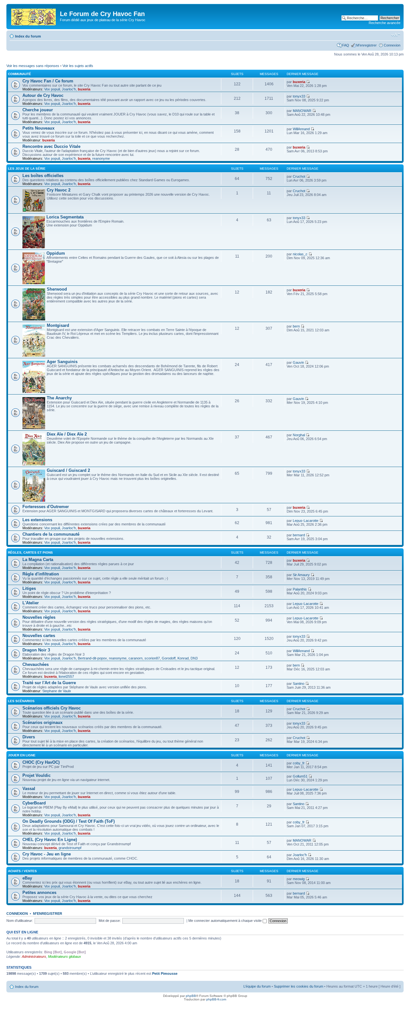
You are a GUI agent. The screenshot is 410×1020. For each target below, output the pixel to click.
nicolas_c (300, 254)
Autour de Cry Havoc (42, 95)
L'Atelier (30, 602)
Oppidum (55, 253)
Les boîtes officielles (42, 175)
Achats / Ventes (22, 871)
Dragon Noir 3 (36, 650)
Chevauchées (35, 664)
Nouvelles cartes (38, 635)
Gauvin (298, 362)
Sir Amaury (301, 575)
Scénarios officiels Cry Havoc (51, 708)
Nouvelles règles (38, 617)
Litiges (29, 588)
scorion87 (152, 658)
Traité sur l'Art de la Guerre (49, 682)
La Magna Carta (37, 559)
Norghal (299, 435)
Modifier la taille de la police (395, 35)
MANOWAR (302, 111)
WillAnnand (301, 129)
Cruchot (299, 176)
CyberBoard (34, 803)
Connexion (392, 45)
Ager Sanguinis (62, 361)
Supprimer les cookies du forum (298, 986)
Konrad (183, 658)
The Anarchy (59, 397)
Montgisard (58, 325)
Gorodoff (169, 658)
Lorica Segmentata (65, 217)
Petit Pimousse (164, 973)
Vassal (28, 788)
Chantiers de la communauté (50, 534)
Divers (28, 737)
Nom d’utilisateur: (19, 920)
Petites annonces (39, 892)
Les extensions (37, 519)
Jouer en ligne (22, 755)
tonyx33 (299, 96)
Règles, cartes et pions (30, 552)
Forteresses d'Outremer (45, 506)
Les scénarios (21, 701)
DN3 (194, 658)
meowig (299, 879)
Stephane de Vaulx (56, 691)
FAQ (345, 45)
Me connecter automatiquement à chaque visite (225, 920)
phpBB (191, 996)
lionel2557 (66, 676)
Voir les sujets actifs (77, 66)
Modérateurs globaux (64, 956)
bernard (299, 535)
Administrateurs (34, 956)
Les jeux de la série (26, 168)
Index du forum (28, 36)
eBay (27, 878)
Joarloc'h (69, 89)
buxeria (84, 89)
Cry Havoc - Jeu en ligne (46, 854)
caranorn (135, 658)
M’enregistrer (366, 45)
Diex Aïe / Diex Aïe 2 (67, 434)
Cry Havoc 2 (58, 190)
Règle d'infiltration (40, 574)
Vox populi (52, 89)
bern (296, 326)
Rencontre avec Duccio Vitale (51, 146)
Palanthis (300, 589)
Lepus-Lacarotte (305, 521)
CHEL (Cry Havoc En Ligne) (49, 839)
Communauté (19, 74)
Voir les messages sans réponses (32, 66)
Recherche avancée (384, 23)
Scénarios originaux (42, 722)
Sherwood (57, 289)
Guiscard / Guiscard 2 (68, 470)
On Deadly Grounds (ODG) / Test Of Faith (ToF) (68, 821)
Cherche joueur (37, 109)
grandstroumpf (70, 848)
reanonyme (101, 158)
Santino (298, 683)
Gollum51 (300, 776)
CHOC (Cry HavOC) (41, 762)
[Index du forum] (34, 15)
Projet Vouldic (36, 775)
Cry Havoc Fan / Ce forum (47, 81)
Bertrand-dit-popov (92, 658)
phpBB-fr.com (216, 999)
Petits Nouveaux (38, 128)
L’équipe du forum (257, 986)
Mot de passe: (110, 920)
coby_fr (299, 763)
